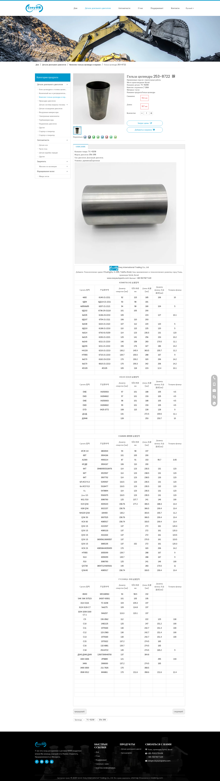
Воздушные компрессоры (48, 112)
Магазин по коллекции (48, 166)
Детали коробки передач (48, 152)
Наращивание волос (46, 171)
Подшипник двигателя (48, 123)
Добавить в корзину (143, 129)
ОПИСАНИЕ (81, 146)
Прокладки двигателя (47, 101)
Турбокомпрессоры (46, 120)
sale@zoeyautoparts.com (159, 761)
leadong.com (157, 778)
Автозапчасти (43, 140)
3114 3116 (102, 719)
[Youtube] (52, 762)
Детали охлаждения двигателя (50, 108)
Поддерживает (101, 760)
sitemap (135, 778)
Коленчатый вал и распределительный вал (54, 93)
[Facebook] (37, 762)
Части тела (43, 149)
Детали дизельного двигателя (50, 84)
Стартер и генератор (47, 131)
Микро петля (44, 176)
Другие (42, 127)
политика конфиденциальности (108, 768)
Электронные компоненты (49, 116)
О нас (98, 756)
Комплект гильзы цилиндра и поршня (53, 97)
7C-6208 (90, 719)
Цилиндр (78, 719)
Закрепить (41, 161)
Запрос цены (143, 123)
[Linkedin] (42, 762)
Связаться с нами (102, 764)
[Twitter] (47, 762)
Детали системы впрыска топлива (52, 104)
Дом (97, 752)
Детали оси (43, 145)
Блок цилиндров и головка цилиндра (53, 89)
